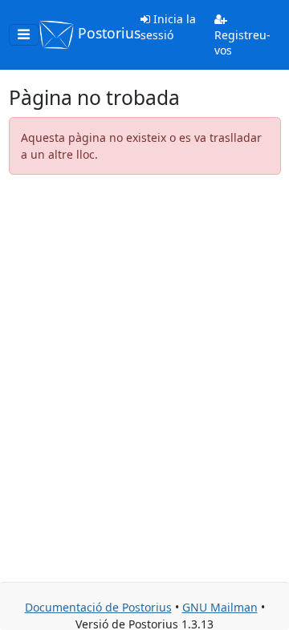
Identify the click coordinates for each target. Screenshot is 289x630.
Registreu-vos (242, 43)
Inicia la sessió (168, 26)
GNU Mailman (220, 607)
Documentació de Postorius (98, 607)
